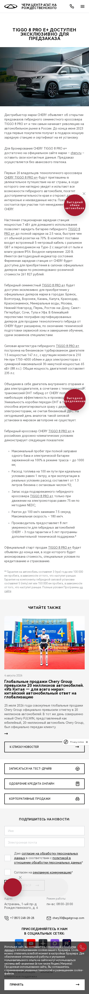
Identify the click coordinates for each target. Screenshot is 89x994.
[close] (87, 742)
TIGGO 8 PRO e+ (53, 285)
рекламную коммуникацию (52, 872)
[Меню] (82, 6)
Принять (16, 984)
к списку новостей (24, 747)
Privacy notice (77, 742)
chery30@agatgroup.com (68, 918)
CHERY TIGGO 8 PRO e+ (21, 177)
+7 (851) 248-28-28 (22, 918)
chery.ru (76, 153)
